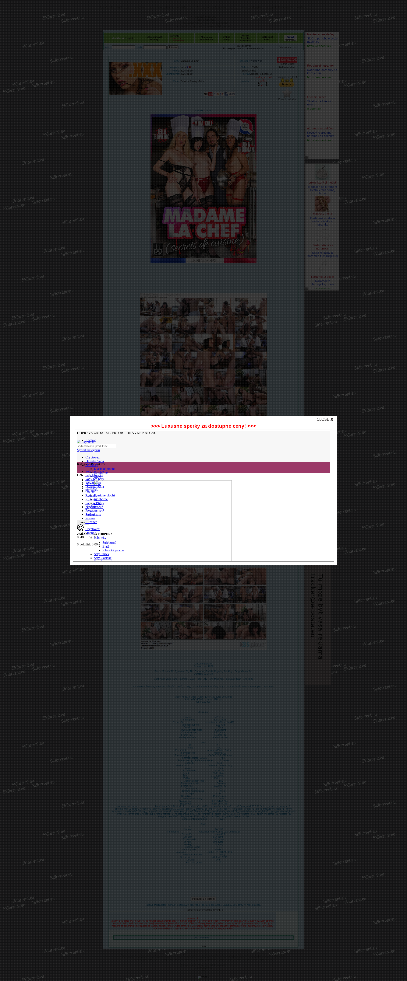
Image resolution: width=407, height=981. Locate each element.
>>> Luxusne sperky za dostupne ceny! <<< (203, 426)
